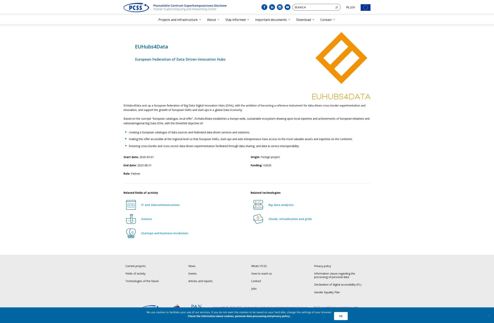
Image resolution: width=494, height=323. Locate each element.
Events (192, 273)
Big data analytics (281, 205)
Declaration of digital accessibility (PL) (337, 284)
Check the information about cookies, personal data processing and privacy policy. (239, 316)
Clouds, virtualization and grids (290, 219)
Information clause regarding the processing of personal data (334, 275)
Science (146, 219)
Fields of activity (135, 273)
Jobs (254, 288)
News (191, 266)
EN (353, 7)
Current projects (135, 266)
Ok (341, 316)
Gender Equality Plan (327, 292)
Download (303, 20)
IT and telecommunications (160, 205)
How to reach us (261, 273)
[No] (488, 315)
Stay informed (235, 20)
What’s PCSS (259, 266)
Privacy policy (322, 266)
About (211, 20)
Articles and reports (200, 281)
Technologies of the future (142, 281)
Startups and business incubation (164, 233)
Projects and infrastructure (178, 20)
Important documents (271, 20)
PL (348, 7)
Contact (326, 20)
